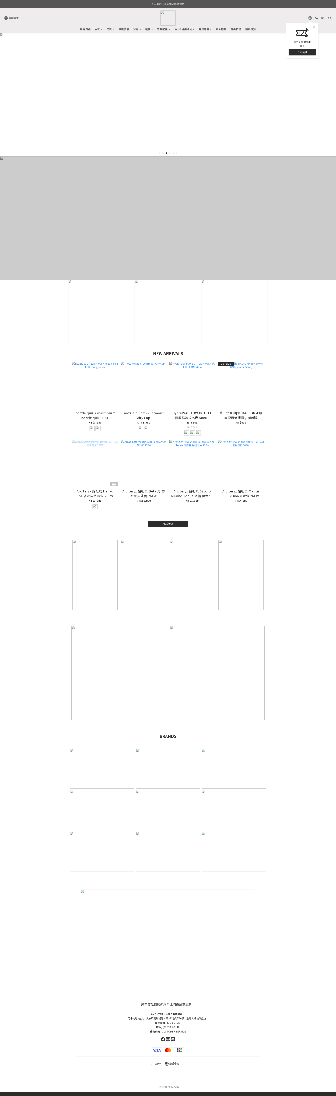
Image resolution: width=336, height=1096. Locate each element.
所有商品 (85, 29)
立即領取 (302, 52)
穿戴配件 (162, 29)
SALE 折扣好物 (183, 29)
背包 (136, 29)
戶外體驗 (221, 29)
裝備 (147, 29)
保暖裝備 (124, 29)
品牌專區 (204, 29)
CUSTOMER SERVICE (174, 1031)
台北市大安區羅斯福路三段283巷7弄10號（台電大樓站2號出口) (173, 1018)
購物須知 (250, 29)
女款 (97, 29)
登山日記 (236, 29)
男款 (109, 29)
